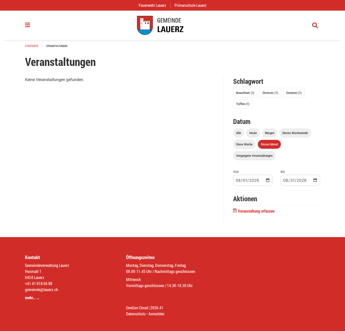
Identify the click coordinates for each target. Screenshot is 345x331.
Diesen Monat (269, 144)
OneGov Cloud (137, 307)
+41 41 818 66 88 (38, 283)
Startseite (31, 46)
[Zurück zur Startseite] (172, 25)
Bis (283, 171)
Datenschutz (136, 313)
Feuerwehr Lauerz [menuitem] (154, 5)
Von (236, 171)
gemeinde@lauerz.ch (41, 289)
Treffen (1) (243, 104)
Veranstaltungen (56, 46)
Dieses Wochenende (295, 133)
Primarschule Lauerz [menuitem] (193, 5)
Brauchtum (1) (245, 93)
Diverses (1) (270, 93)
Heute (253, 133)
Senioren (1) (294, 93)
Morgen (269, 133)
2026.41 (156, 307)
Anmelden (156, 313)
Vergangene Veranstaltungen (254, 156)
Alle (238, 133)
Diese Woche (244, 144)
